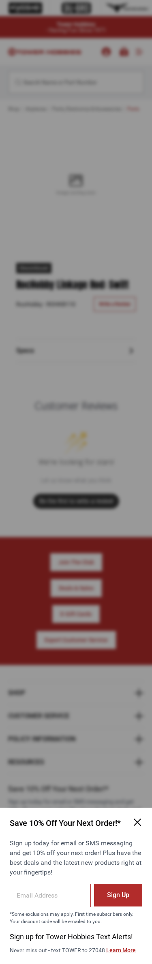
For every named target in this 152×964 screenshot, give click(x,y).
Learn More (121, 950)
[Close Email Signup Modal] (137, 822)
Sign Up (118, 895)
